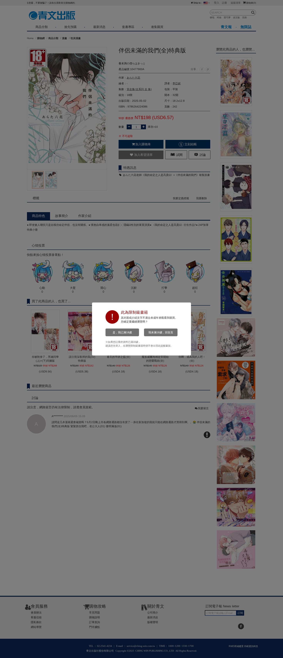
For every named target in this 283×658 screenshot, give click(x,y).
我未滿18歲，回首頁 (160, 332)
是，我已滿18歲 (122, 332)
